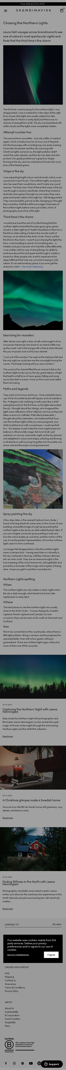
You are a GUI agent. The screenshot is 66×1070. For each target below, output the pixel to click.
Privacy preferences (18, 955)
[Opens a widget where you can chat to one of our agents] (52, 1064)
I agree (51, 955)
